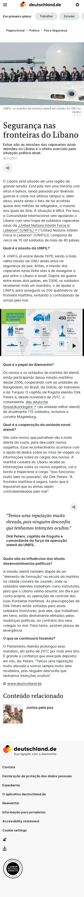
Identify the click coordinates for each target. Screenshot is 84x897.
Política (34, 30)
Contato (8, 767)
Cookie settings (14, 830)
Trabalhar (46, 16)
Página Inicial (15, 30)
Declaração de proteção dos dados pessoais (37, 776)
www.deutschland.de (24, 684)
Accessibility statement (20, 821)
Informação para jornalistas (24, 812)
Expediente (11, 785)
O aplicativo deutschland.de (24, 794)
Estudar (69, 16)
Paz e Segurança (55, 30)
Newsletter (11, 803)
